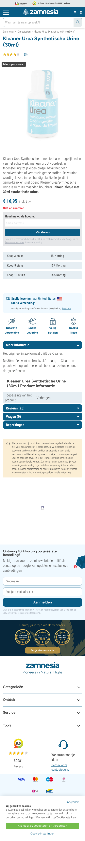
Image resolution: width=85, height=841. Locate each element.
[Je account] (75, 11)
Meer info (66, 308)
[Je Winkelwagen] (80, 12)
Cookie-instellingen (42, 833)
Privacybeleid (55, 239)
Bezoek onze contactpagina (60, 767)
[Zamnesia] (40, 12)
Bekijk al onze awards (42, 650)
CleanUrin (67, 361)
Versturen (43, 232)
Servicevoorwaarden (14, 242)
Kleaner (57, 353)
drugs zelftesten (14, 371)
